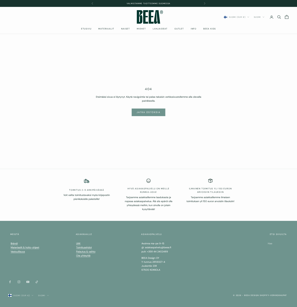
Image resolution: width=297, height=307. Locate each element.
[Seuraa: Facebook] (10, 282)
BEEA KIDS (209, 28)
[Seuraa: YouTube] (28, 282)
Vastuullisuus (18, 251)
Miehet (141, 28)
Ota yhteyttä (83, 255)
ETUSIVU (86, 28)
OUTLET (179, 28)
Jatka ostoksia (148, 112)
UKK (78, 243)
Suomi (257, 17)
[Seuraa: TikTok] (36, 282)
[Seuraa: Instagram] (19, 282)
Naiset (125, 28)
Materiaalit (106, 28)
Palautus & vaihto (85, 251)
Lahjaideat (160, 28)
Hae (270, 243)
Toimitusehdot (84, 247)
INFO (193, 28)
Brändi (14, 243)
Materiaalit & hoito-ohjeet (25, 247)
